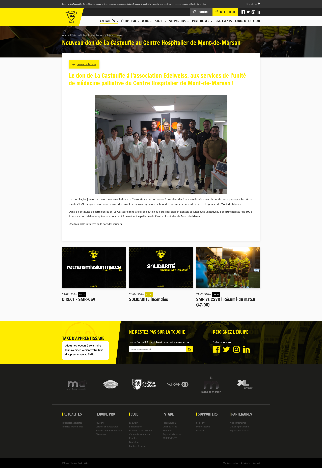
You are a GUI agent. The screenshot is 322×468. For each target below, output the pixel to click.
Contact (256, 462)
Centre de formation (139, 434)
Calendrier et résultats (107, 426)
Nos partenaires (238, 422)
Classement (101, 434)
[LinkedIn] (258, 12)
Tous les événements (72, 426)
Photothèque (203, 426)
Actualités (79, 35)
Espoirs (133, 438)
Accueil (66, 35)
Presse (118, 35)
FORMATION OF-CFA (140, 430)
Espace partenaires (239, 430)
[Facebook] (243, 12)
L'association (135, 426)
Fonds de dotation (247, 21)
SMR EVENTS (224, 21)
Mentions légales (230, 462)
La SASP (133, 422)
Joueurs (100, 422)
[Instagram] (253, 12)
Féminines (134, 442)
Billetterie (245, 462)
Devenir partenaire (239, 426)
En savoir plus (252, 4)
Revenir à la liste (86, 64)
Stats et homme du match (109, 430)
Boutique (167, 430)
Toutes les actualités (99, 35)
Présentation (169, 422)
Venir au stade (170, 426)
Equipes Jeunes (137, 446)
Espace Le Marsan (172, 434)
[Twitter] (248, 12)
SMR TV (200, 422)
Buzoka (200, 430)
